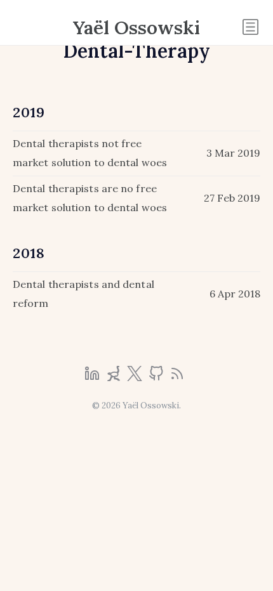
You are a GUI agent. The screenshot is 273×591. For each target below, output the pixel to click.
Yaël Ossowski (136, 27)
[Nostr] (115, 377)
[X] (136, 377)
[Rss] (177, 377)
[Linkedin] (93, 377)
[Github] (157, 377)
